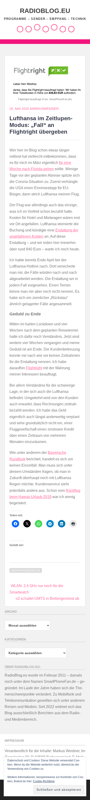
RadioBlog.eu (45, 10)
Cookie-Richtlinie (44, 781)
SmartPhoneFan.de (25, 570)
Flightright (34, 368)
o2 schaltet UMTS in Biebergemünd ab (47, 598)
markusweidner (44, 109)
